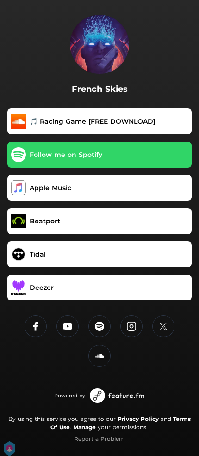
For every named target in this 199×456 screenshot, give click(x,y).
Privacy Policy (138, 418)
